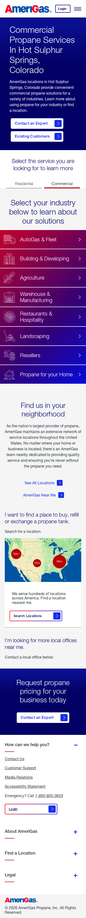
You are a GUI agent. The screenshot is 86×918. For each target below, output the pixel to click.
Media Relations (19, 777)
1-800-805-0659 (49, 795)
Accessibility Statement (25, 786)
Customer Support (20, 768)
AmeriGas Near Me (39, 495)
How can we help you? (27, 744)
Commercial (62, 183)
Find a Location (20, 853)
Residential (24, 183)
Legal (10, 874)
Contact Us (14, 759)
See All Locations (39, 482)
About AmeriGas (21, 831)
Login (64, 10)
